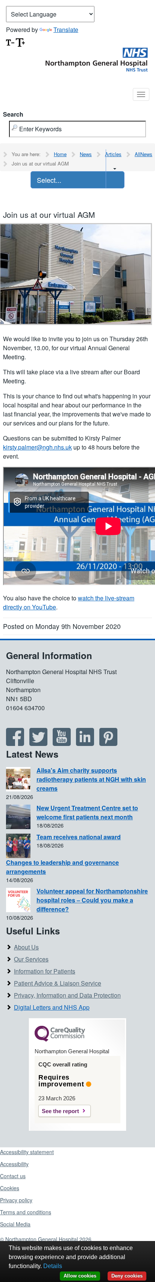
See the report (60, 1111)
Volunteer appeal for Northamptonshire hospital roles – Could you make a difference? (92, 900)
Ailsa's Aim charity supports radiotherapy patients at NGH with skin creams (91, 779)
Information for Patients (44, 971)
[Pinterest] (108, 743)
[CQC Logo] (60, 1040)
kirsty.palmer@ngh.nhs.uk (37, 447)
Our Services (31, 959)
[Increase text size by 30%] (20, 41)
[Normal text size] (10, 41)
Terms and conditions (25, 1212)
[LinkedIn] (85, 743)
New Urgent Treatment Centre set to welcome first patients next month (87, 812)
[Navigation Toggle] (141, 94)
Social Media (15, 1224)
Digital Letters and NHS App (52, 1007)
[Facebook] (15, 743)
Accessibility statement (27, 1152)
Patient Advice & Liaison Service (57, 983)
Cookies (9, 1188)
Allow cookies (80, 1276)
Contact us (13, 1176)
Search (13, 114)
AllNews (143, 154)
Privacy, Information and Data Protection (67, 995)
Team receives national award (78, 836)
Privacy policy (16, 1200)
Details (52, 1266)
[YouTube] (62, 743)
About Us (26, 947)
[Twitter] (38, 743)
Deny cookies (127, 1276)
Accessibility (14, 1164)
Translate (65, 29)
